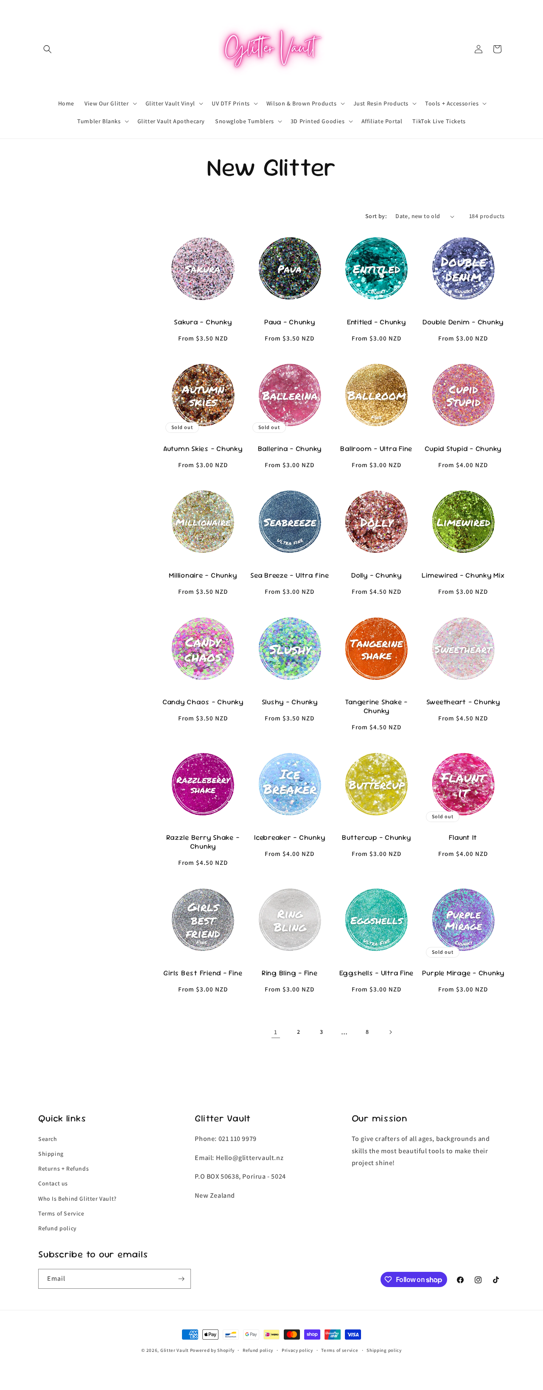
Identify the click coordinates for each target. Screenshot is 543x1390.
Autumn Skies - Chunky (203, 448)
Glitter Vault (174, 1350)
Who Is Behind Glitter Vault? (77, 1198)
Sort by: (376, 216)
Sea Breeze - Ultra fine (289, 575)
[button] (47, 49)
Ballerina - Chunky (290, 448)
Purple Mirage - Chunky (463, 973)
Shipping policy (384, 1350)
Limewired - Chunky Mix (463, 575)
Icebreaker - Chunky (289, 837)
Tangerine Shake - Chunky (376, 706)
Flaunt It (463, 837)
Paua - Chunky (289, 322)
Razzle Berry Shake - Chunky (202, 842)
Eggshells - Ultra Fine (376, 973)
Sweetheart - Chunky (463, 702)
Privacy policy (297, 1350)
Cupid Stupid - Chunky (463, 448)
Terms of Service (61, 1213)
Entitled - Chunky (376, 322)
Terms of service (339, 1350)
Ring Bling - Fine (290, 973)
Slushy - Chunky (290, 702)
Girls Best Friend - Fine (202, 973)
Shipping (51, 1153)
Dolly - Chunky (376, 575)
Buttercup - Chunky (376, 837)
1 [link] (275, 1032)
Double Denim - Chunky (463, 322)
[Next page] (390, 1032)
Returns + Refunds (63, 1168)
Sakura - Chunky (203, 322)
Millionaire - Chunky (203, 575)
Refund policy (57, 1228)
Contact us (53, 1183)
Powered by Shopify (212, 1350)
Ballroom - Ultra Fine (376, 448)
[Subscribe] (181, 1279)
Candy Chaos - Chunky (203, 702)
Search (47, 1139)
